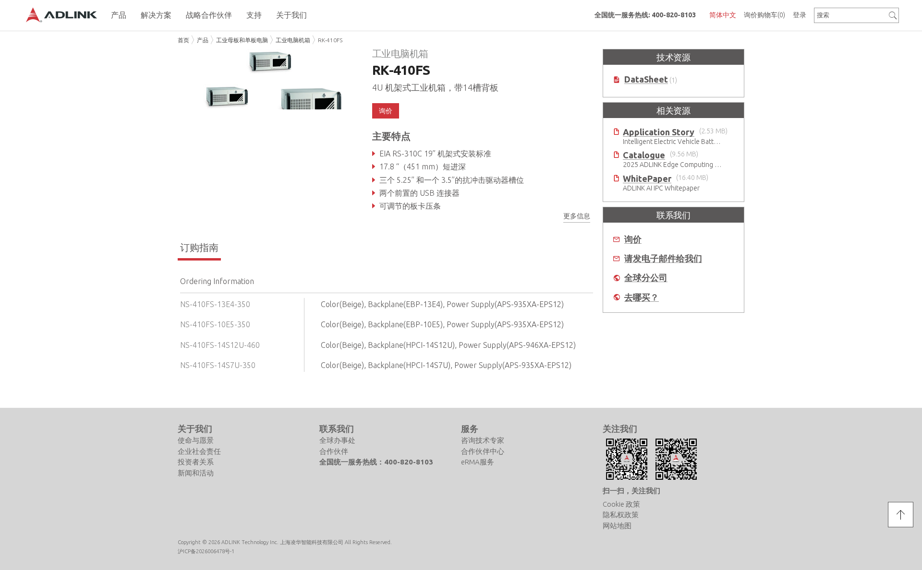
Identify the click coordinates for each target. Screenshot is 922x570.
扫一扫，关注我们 (631, 491)
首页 (183, 40)
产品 (202, 40)
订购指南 (199, 247)
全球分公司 (645, 277)
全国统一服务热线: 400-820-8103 (645, 15)
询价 (633, 239)
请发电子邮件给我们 (663, 258)
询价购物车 (764, 15)
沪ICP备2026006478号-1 (206, 551)
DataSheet (646, 79)
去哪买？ (641, 297)
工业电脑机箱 (293, 40)
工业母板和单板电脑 (242, 40)
